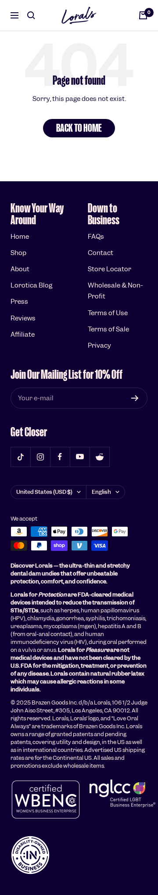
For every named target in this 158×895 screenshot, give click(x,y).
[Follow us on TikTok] (20, 457)
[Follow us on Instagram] (40, 457)
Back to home (79, 128)
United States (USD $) (44, 492)
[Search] (31, 15)
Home (20, 236)
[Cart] (143, 15)
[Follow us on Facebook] (60, 457)
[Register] (135, 398)
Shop (18, 252)
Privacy (99, 345)
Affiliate (23, 334)
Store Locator (109, 269)
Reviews (23, 318)
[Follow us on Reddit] (99, 457)
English (101, 492)
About (20, 269)
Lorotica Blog (31, 285)
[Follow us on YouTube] (80, 457)
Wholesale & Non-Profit (115, 291)
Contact (100, 252)
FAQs (96, 236)
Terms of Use (108, 313)
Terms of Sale (108, 329)
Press (19, 301)
